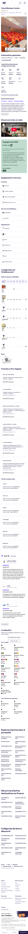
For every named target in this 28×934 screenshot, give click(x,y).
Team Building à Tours (20, 811)
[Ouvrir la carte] (14, 637)
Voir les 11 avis (5, 624)
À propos (3, 882)
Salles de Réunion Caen (6, 802)
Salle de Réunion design (7, 847)
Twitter (17, 886)
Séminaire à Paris (5, 741)
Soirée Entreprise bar (20, 838)
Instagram (17, 890)
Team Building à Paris (6, 746)
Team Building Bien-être (7, 835)
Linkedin (17, 888)
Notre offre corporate (6, 898)
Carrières (3, 884)
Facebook (17, 884)
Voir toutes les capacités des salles (9, 95)
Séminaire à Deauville (20, 797)
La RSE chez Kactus (5, 886)
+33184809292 (4, 909)
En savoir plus (5, 114)
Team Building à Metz (6, 806)
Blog (16, 882)
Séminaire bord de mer (20, 835)
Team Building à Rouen (6, 816)
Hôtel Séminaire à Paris (21, 773)
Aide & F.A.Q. (4, 888)
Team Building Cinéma (20, 843)
